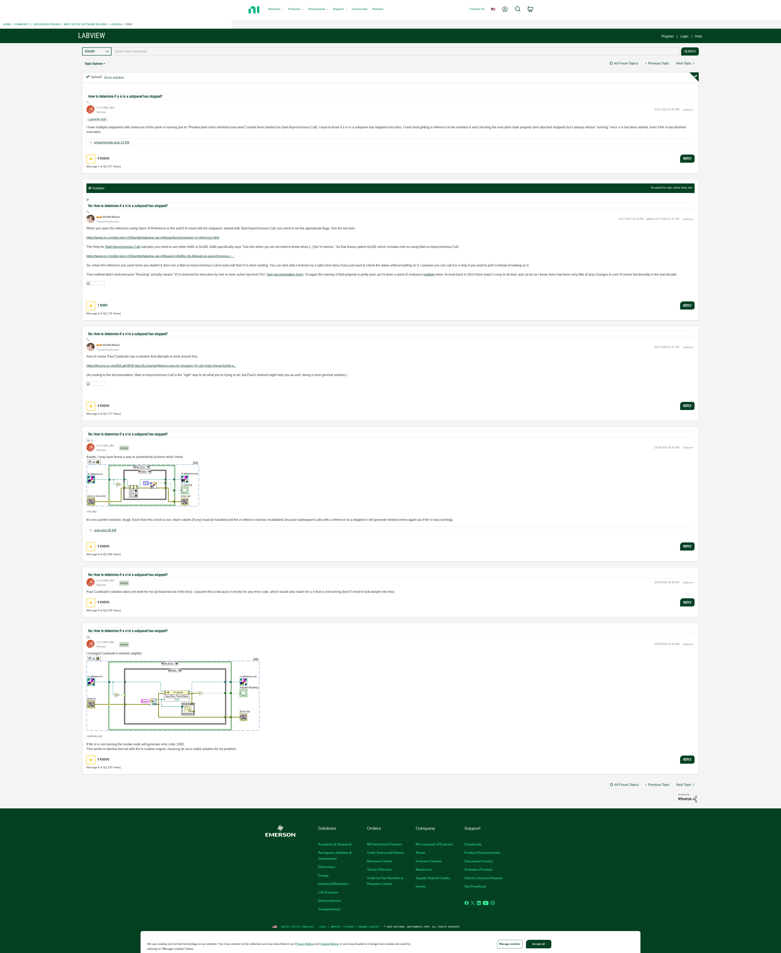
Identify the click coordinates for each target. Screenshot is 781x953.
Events (421, 886)
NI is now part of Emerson (434, 844)
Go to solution (114, 77)
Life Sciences (328, 892)
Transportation (329, 909)
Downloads (473, 844)
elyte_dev (687, 187)
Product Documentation (482, 852)
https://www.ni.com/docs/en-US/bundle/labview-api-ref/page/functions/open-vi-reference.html (152, 237)
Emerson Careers (429, 861)
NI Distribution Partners (384, 844)
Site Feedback (475, 886)
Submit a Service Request (484, 878)
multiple (429, 274)
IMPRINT (335, 926)
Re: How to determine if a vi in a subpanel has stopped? (128, 206)
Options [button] (687, 109)
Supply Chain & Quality (433, 878)
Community (22, 24)
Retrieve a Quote (379, 861)
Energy (323, 875)
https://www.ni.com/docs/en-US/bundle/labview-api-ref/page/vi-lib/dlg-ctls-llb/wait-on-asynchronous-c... (159, 256)
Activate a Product (478, 869)
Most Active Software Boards (85, 24)
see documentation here (285, 274)
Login (684, 36)
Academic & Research (334, 844)
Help (698, 36)
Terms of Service (379, 869)
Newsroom (424, 869)
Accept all (538, 943)
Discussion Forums (46, 24)
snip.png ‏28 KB (105, 530)
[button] (91, 159)
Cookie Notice (329, 944)
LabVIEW (115, 24)
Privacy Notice (304, 944)
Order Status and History (385, 852)
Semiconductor (329, 900)
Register (668, 36)
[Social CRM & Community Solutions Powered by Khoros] (687, 797)
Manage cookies (369, 926)
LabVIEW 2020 (97, 119)
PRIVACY (350, 926)
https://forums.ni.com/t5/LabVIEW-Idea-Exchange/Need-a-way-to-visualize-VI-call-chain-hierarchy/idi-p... (161, 365)
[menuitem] (276, 10)
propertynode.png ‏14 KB (111, 142)
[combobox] (395, 51)
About (420, 852)
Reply (687, 158)
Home (7, 24)
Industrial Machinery (333, 883)
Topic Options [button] (94, 63)
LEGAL (322, 926)
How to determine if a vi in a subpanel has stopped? (125, 96)
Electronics (326, 866)
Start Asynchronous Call (122, 247)
